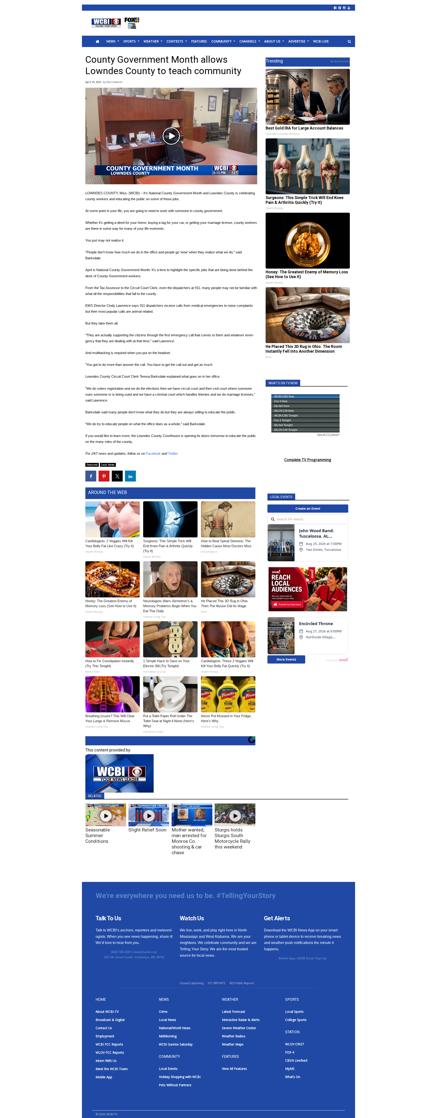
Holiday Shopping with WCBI (180, 1077)
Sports (129, 41)
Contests (175, 41)
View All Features (234, 1068)
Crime (163, 1011)
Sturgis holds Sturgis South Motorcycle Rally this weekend (232, 838)
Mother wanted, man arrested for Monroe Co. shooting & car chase (189, 841)
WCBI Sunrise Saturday (176, 1044)
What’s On (292, 1077)
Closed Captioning (191, 983)
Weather (151, 41)
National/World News (175, 1028)
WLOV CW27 (294, 1044)
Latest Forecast (233, 1011)
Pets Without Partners (175, 1085)
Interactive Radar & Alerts (241, 1020)
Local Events (168, 1068)
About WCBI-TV (107, 1011)
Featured (92, 464)
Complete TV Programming (307, 459)
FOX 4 (289, 1052)
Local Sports (294, 1011)
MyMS (290, 1068)
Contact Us (104, 1028)
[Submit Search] (349, 41)
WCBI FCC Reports (109, 1044)
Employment (105, 1036)
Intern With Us (106, 1060)
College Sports (296, 1020)
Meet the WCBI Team (112, 1069)
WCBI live (321, 41)
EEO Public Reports (242, 983)
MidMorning (168, 1036)
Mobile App (287, 958)
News (110, 41)
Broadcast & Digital (110, 1020)
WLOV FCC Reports (110, 1052)
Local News (107, 464)
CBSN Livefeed (296, 1060)
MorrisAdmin (114, 82)
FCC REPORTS (216, 983)
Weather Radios (233, 1036)
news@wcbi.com (145, 952)
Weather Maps (233, 1044)
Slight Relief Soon (147, 830)
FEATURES (199, 41)
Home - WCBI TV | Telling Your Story (116, 23)
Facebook (153, 453)
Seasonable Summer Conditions (97, 835)
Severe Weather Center (239, 1028)
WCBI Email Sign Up (312, 958)
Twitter (173, 453)
